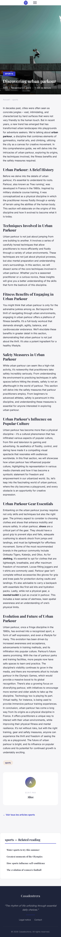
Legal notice (25, 919)
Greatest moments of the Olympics (24, 856)
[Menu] (35, 2)
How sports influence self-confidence (26, 863)
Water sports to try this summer (23, 849)
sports (9, 74)
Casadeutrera (30, 896)
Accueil (6, 99)
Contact (38, 919)
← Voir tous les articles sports (19, 814)
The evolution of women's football (24, 869)
